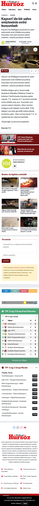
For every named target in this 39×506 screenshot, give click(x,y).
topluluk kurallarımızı (20, 267)
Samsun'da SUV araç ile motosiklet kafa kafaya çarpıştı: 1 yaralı (28, 229)
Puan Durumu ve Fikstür (11, 483)
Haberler (4, 15)
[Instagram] (21, 427)
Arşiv (34, 10)
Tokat (4, 10)
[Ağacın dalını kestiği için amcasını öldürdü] (10, 204)
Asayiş (12, 15)
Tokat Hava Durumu (29, 469)
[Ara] (33, 3)
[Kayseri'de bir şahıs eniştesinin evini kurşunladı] (19, 57)
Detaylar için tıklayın (19, 360)
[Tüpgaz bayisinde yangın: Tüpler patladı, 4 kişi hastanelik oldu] (28, 204)
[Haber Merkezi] (6, 163)
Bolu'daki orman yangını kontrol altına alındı (9, 229)
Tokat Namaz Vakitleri (11, 476)
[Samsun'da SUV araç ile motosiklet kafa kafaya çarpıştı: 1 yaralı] (28, 222)
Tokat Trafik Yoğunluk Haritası (28, 477)
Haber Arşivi (27, 488)
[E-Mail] (14, 166)
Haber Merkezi (18, 162)
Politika (27, 10)
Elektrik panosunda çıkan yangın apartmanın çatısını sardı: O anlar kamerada (27, 192)
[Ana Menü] (36, 3)
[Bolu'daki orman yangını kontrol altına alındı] (10, 222)
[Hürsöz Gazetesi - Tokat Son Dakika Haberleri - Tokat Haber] (12, 3)
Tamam (25, 503)
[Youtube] (25, 427)
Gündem (12, 10)
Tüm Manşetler (27, 483)
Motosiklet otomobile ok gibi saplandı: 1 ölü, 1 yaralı (10, 190)
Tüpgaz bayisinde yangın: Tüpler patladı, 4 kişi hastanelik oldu (28, 211)
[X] (17, 427)
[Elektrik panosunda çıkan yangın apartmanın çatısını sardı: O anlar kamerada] (28, 182)
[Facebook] (14, 427)
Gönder (6, 261)
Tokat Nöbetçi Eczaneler (7, 470)
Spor (20, 10)
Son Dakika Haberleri (10, 488)
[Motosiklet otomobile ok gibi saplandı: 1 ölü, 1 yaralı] (10, 182)
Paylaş (6, 70)
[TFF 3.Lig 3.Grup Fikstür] (36, 368)
